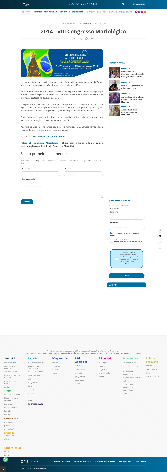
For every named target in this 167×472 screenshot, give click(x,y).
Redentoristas (131, 358)
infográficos (33, 382)
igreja (30, 379)
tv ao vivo (55, 369)
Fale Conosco (141, 461)
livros (148, 373)
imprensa (8, 404)
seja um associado (94, 12)
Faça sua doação (125, 12)
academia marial (11, 362)
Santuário (10, 358)
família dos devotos (12, 394)
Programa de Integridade (105, 461)
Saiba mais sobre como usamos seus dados (124, 234)
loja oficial (8, 411)
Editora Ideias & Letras (12, 449)
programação (57, 366)
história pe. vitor (129, 362)
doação (7, 390)
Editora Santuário (152, 360)
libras (30, 386)
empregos (103, 362)
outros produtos (152, 376)
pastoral (7, 425)
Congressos (86, 23)
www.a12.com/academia (52, 136)
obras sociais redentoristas (128, 386)
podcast (78, 373)
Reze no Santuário (110, 12)
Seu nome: (114, 212)
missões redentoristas (131, 377)
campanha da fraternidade (33, 367)
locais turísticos (10, 407)
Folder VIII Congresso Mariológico (39, 143)
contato (7, 387)
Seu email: (114, 222)
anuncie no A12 (35, 404)
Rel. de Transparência (82, 461)
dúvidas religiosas (35, 372)
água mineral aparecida (9, 367)
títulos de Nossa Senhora (57, 11)
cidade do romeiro (11, 372)
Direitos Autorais (125, 461)
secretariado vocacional (127, 391)
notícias (7, 414)
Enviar (27, 202)
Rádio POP (105, 358)
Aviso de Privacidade (62, 461)
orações (31, 393)
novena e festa (11, 418)
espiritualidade (34, 375)
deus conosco (151, 369)
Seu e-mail (69, 168)
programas (79, 380)
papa (30, 396)
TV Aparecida (60, 358)
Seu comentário (28, 179)
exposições (77, 11)
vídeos (7, 439)
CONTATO (35, 461)
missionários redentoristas (128, 373)
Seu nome (26, 168)
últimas (38, 11)
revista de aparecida (9, 434)
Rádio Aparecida (81, 360)
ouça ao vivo (80, 369)
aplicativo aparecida (36, 362)
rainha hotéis (9, 429)
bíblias (149, 366)
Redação (33, 358)
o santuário (9, 422)
